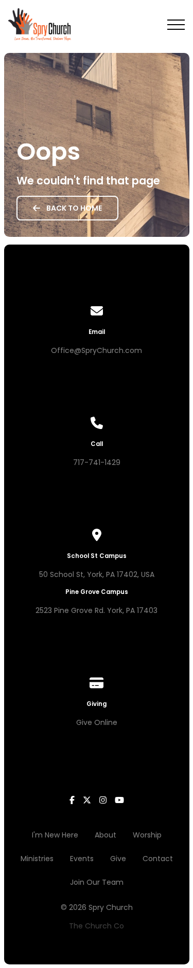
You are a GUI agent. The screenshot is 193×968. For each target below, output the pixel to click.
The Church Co (96, 926)
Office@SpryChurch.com (96, 350)
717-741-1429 (96, 462)
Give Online (96, 722)
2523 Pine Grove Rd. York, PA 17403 (96, 610)
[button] (176, 24)
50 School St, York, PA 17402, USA (96, 574)
